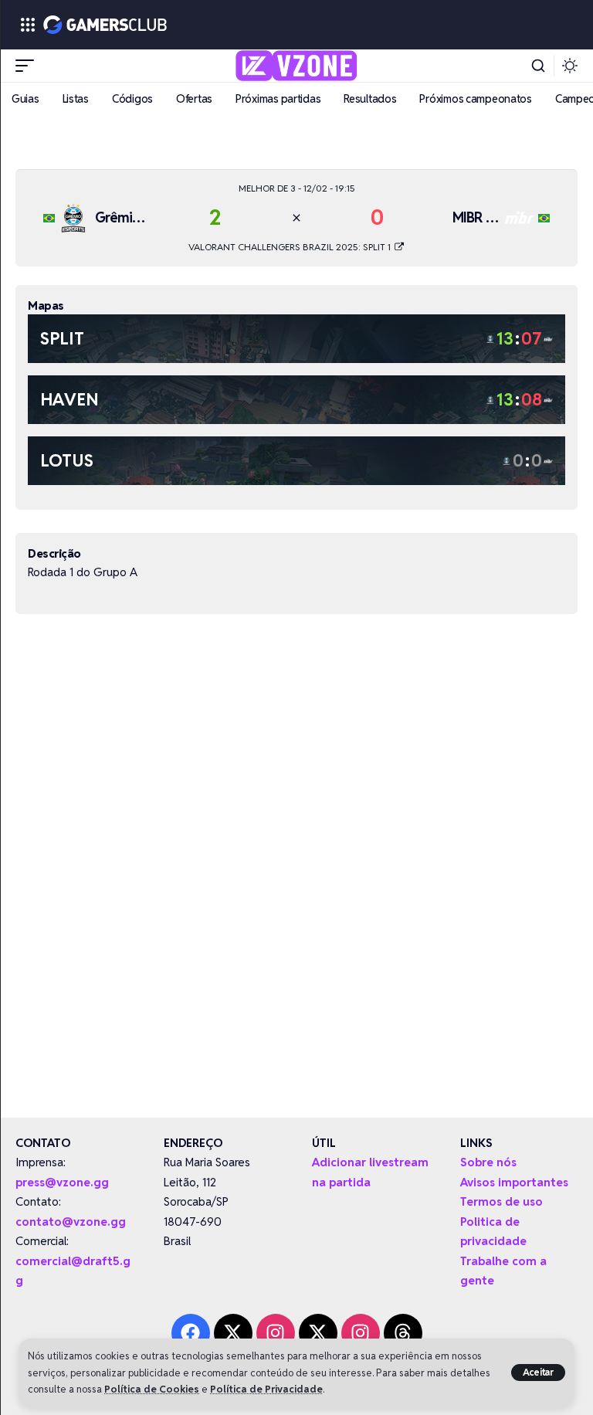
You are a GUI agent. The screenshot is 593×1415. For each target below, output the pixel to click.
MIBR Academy (497, 217)
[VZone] (297, 65)
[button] (538, 1372)
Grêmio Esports (140, 217)
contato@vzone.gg (70, 1221)
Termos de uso (501, 1201)
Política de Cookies (151, 1389)
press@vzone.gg (62, 1182)
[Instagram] (275, 1333)
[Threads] (403, 1333)
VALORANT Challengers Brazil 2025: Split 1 (290, 247)
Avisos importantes (514, 1182)
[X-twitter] (233, 1333)
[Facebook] (190, 1333)
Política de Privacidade (266, 1389)
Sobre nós (488, 1162)
